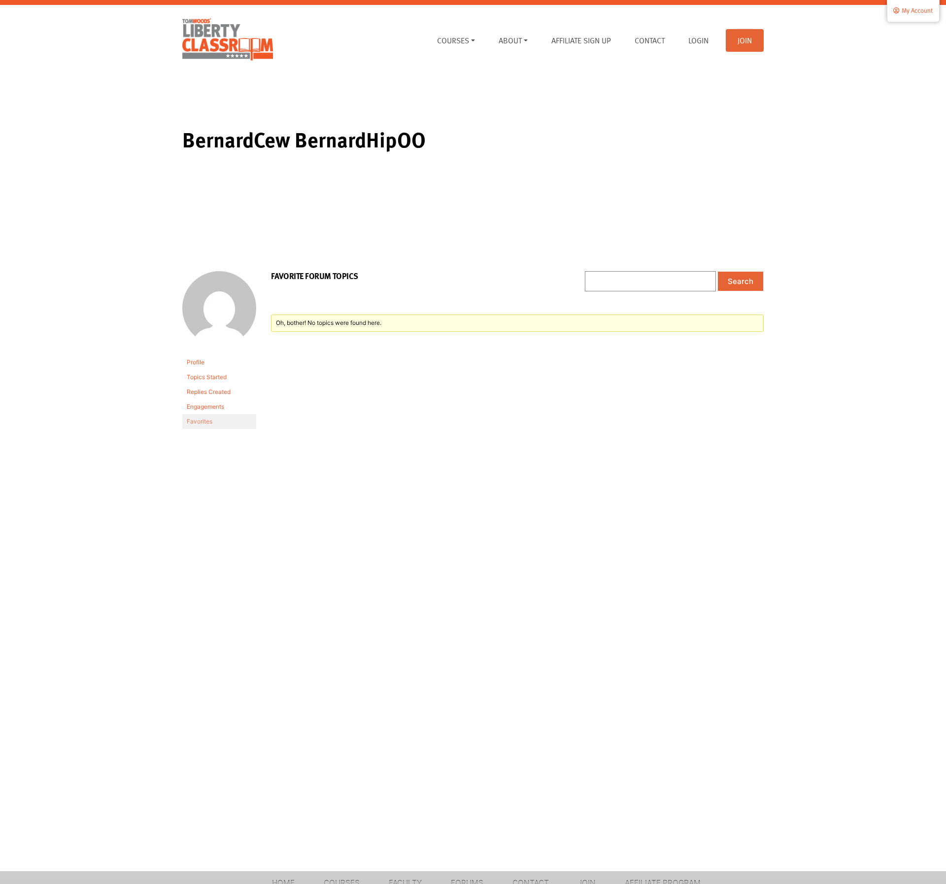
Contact (650, 40)
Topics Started (207, 377)
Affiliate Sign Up (581, 40)
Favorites (199, 421)
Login (698, 40)
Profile (195, 362)
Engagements (205, 406)
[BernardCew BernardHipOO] (219, 312)
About (510, 40)
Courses (453, 40)
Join (745, 40)
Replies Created (209, 391)
